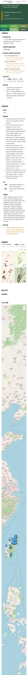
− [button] (24, 309)
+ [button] (24, 307)
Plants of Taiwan (18, 2)
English (24, 1)
